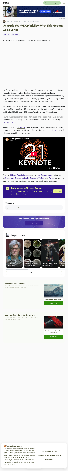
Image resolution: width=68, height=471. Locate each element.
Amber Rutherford (11, 21)
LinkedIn (21, 127)
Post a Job (53, 303)
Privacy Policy (11, 464)
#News (6, 35)
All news (33, 273)
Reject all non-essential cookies (50, 455)
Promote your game (52, 3)
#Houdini (15, 35)
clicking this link (10, 122)
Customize (50, 459)
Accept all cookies (50, 452)
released (53, 130)
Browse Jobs (53, 337)
